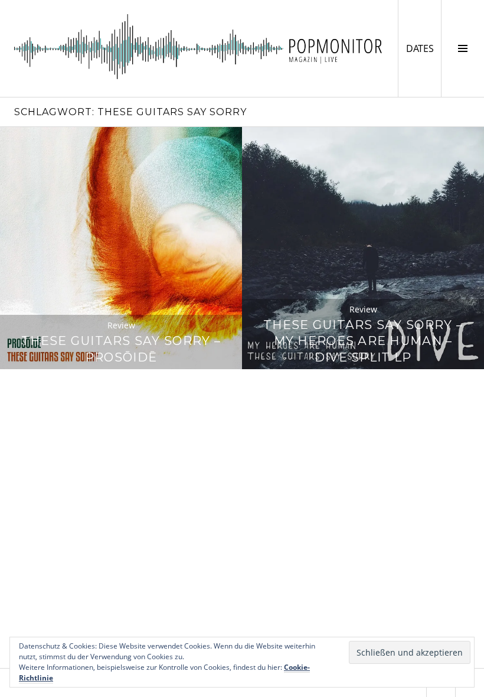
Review (121, 325)
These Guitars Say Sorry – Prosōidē (121, 348)
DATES (423, 48)
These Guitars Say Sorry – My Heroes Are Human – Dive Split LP (363, 341)
